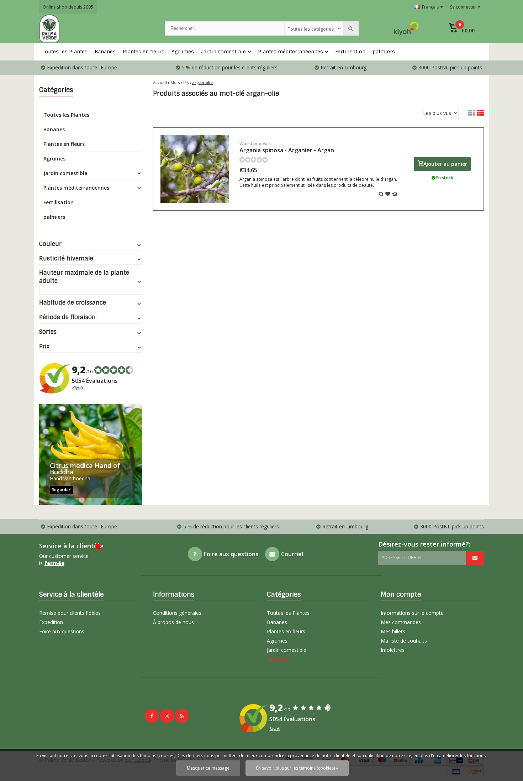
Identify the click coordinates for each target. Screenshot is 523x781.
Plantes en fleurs (143, 51)
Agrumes (182, 51)
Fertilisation (350, 51)
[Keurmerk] (406, 28)
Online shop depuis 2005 (68, 7)
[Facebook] (152, 716)
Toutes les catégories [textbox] (311, 29)
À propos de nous (173, 622)
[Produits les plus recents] (182, 716)
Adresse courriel (402, 557)
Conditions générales (177, 613)
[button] (461, 28)
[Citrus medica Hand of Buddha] (90, 454)
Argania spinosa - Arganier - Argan (286, 147)
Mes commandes (401, 622)
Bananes (105, 51)
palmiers (384, 51)
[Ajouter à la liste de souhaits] (387, 193)
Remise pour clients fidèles (70, 613)
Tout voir (278, 659)
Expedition (51, 622)
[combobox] (314, 28)
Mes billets (393, 631)
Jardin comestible (223, 51)
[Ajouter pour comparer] (394, 193)
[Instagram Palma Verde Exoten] (167, 716)
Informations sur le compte (412, 613)
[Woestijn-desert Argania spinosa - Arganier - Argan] (194, 169)
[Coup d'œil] (381, 193)
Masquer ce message (208, 768)
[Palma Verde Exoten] (94, 28)
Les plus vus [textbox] (437, 113)
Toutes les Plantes (65, 51)
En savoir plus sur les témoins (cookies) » (297, 768)
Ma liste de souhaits (404, 640)
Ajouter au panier (445, 163)
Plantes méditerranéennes (290, 51)
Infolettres (393, 650)
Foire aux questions (61, 631)
